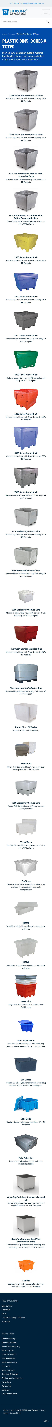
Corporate (6, 1310)
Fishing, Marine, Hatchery (12, 1378)
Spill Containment (9, 1394)
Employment (7, 1306)
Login (46, 1421)
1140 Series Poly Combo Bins (26, 570)
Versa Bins (26, 1001)
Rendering (6, 1386)
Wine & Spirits (8, 1350)
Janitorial (5, 1390)
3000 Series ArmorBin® (26, 335)
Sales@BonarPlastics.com (33, 3)
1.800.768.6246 (14, 3)
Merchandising (8, 1370)
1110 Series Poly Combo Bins (26, 531)
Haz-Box (26, 1280)
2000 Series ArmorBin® (26, 296)
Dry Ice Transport (9, 1354)
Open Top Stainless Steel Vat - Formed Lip (26, 1198)
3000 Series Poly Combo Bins (26, 609)
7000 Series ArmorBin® (26, 492)
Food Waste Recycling (11, 1346)
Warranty (6, 1321)
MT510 (26, 923)
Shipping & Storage (10, 1374)
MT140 (26, 962)
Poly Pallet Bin (26, 1158)
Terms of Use (15, 1413)
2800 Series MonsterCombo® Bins (26, 134)
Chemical (6, 1366)
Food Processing (8, 1338)
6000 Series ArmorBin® (26, 453)
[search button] (47, 22)
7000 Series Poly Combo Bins (26, 803)
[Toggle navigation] (46, 12)
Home (4, 34)
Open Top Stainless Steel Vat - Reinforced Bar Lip (26, 1240)
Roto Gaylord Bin (26, 1040)
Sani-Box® (26, 1118)
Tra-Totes (26, 881)
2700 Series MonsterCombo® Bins (26, 95)
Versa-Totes (26, 842)
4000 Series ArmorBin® (26, 374)
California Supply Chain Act (13, 1317)
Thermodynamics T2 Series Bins (26, 648)
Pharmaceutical (8, 1358)
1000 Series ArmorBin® (26, 257)
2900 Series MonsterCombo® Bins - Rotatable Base (26, 175)
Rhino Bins (26, 763)
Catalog (12, 34)
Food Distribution (9, 1342)
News (4, 1314)
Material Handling (9, 1362)
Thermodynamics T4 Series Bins (26, 688)
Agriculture (6, 1382)
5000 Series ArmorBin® (26, 414)
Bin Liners (26, 1079)
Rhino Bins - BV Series (26, 727)
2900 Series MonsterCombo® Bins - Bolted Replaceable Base (26, 216)
